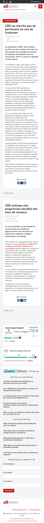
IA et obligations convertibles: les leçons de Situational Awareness (20, 389)
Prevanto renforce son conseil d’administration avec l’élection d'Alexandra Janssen (20, 405)
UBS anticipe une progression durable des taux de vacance (19, 424)
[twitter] (21, 183)
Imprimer (23, 180)
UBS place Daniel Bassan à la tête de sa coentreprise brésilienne (19, 439)
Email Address (9, 464)
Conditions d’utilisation (15, 521)
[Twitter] (7, 2)
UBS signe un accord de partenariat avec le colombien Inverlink (20, 446)
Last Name (7, 481)
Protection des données (30, 521)
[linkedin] (24, 183)
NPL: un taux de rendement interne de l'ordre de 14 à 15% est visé (21, 413)
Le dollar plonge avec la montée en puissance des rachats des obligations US (21, 397)
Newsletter (37, 2)
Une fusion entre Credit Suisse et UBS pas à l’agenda (20, 453)
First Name (7, 473)
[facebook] (18, 183)
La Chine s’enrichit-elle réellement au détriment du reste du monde (18, 382)
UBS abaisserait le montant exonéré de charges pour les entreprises (18, 432)
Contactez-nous (35, 510)
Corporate (10, 21)
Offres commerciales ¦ (20, 510)
